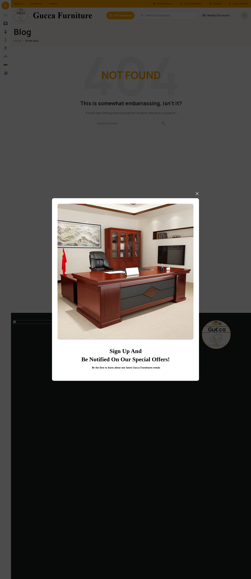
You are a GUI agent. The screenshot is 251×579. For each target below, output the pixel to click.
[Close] (197, 193)
